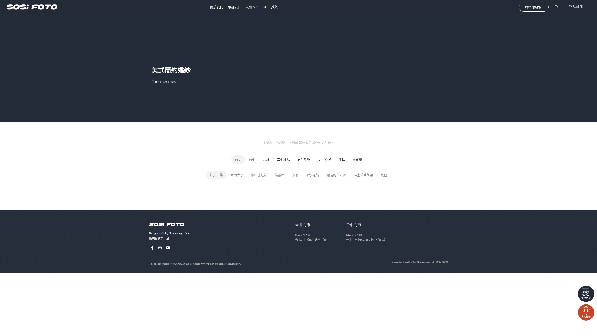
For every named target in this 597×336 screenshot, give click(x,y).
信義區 (280, 175)
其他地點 (283, 159)
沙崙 (295, 175)
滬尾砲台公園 (336, 175)
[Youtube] (168, 248)
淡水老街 (312, 175)
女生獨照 (324, 159)
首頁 (154, 82)
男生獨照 (303, 159)
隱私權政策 (442, 262)
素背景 (357, 159)
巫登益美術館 (363, 175)
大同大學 (236, 175)
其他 (384, 175)
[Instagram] (160, 248)
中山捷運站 (259, 175)
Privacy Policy (207, 263)
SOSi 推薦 (270, 7)
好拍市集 (216, 175)
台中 (252, 159)
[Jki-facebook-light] (152, 248)
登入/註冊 (576, 7)
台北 (238, 159)
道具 (341, 159)
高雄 (266, 159)
